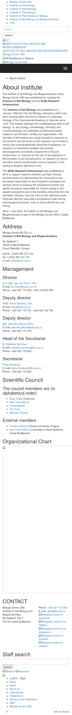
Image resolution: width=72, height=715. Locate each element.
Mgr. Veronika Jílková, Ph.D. (18, 324)
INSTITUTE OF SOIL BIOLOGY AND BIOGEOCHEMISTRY (35, 50)
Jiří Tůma (15, 409)
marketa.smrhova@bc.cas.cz (27, 347)
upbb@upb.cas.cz (21, 260)
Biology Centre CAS (20, 1)
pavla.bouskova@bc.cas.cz (26, 368)
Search (9, 35)
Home (13, 682)
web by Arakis (61, 711)
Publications (16, 696)
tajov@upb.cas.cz (21, 307)
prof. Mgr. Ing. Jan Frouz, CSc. (20, 283)
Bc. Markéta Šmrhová (15, 344)
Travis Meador (18, 405)
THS (12, 22)
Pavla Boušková (11, 364)
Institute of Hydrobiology (23, 8)
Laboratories (17, 692)
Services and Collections (23, 699)
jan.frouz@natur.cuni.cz (24, 286)
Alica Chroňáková (19, 402)
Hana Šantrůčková (20, 429)
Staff (12, 703)
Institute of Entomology (22, 5)
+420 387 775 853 (57, 607)
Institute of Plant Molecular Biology (29, 15)
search (8, 667)
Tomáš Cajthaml (19, 426)
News (13, 685)
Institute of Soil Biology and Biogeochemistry (34, 19)
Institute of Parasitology (22, 12)
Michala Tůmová (19, 412)
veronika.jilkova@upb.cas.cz (26, 327)
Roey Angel (16, 398)
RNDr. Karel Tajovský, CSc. (18, 303)
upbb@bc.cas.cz (56, 611)
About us (14, 689)
